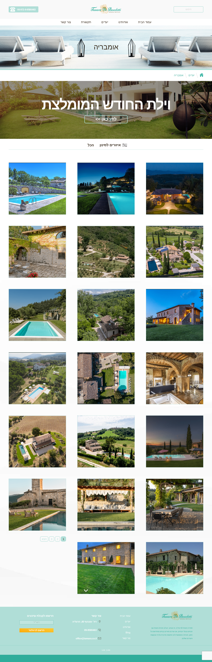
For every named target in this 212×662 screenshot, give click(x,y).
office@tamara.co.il (86, 638)
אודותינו (123, 22)
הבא (44, 539)
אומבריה (178, 75)
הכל (91, 145)
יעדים (104, 22)
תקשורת (86, 22)
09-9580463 (90, 630)
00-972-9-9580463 (26, 9)
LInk (108, 650)
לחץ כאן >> (106, 119)
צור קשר (66, 22)
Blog (128, 632)
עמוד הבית (144, 22)
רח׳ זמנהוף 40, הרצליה (84, 621)
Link (103, 650)
